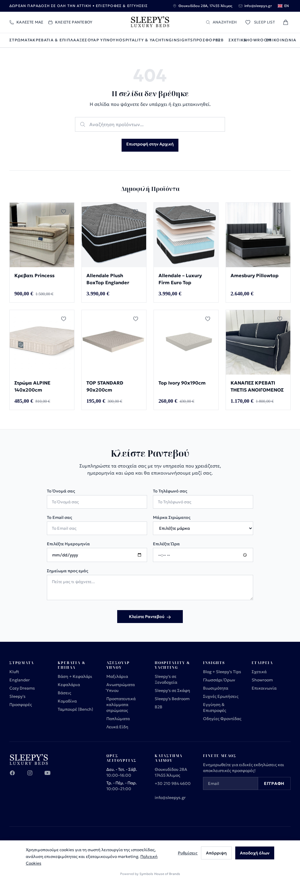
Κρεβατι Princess (34, 275)
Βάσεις (64, 692)
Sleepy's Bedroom (172, 698)
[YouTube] (51, 776)
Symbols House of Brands (159, 874)
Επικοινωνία (278, 40)
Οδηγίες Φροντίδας (222, 718)
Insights (182, 40)
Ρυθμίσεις (187, 853)
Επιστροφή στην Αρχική (150, 144)
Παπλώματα (118, 718)
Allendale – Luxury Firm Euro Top (180, 278)
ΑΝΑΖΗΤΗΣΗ (225, 22)
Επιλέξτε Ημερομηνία (68, 543)
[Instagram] (33, 776)
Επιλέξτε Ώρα (166, 543)
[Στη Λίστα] (65, 211)
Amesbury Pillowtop (255, 275)
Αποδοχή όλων (255, 853)
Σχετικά (236, 40)
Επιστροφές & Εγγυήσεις (122, 6)
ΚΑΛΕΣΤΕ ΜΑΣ (29, 22)
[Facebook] (15, 776)
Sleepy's (17, 696)
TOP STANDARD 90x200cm (104, 386)
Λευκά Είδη (117, 726)
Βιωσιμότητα (215, 688)
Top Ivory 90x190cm (182, 383)
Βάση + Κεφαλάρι (75, 676)
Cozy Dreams (22, 688)
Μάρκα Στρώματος (171, 517)
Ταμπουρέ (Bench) (75, 709)
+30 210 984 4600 (173, 783)
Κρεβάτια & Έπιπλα (54, 40)
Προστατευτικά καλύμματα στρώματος (121, 704)
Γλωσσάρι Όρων (219, 680)
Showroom (254, 40)
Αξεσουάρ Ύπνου (96, 40)
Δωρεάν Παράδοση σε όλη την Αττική (50, 6)
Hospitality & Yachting (144, 40)
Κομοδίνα (67, 701)
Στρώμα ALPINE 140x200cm (32, 386)
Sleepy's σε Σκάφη (172, 690)
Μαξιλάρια (117, 676)
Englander (19, 680)
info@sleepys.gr (170, 797)
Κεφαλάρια (69, 684)
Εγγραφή (274, 783)
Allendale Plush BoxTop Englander (107, 278)
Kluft (14, 671)
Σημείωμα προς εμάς (67, 570)
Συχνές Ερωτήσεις (220, 696)
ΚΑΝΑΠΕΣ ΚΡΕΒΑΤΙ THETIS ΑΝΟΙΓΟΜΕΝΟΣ (257, 386)
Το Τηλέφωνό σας (170, 491)
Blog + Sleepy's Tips (222, 671)
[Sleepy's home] (150, 22)
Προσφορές (204, 40)
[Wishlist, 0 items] (248, 22)
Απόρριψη (216, 853)
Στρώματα (21, 40)
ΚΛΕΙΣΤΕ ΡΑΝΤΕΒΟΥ (74, 22)
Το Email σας (59, 517)
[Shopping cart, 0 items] (286, 22)
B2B (220, 40)
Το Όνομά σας (61, 491)
